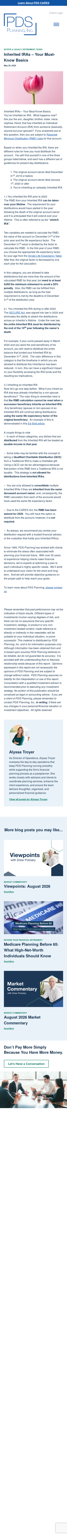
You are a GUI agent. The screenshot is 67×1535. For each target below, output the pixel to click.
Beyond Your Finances (16, 939)
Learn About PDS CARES (33, 3)
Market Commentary (15, 881)
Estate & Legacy (13, 49)
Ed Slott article (36, 423)
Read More (9, 891)
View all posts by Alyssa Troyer (28, 799)
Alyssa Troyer (21, 752)
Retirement (29, 49)
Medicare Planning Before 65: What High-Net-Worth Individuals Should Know (31, 949)
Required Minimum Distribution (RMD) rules (30, 136)
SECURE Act (17, 312)
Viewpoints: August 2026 (27, 886)
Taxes (39, 49)
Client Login (56, 13)
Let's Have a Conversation (26, 1064)
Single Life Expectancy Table (45, 256)
